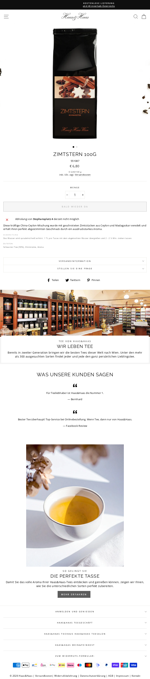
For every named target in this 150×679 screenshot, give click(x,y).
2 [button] (77, 147)
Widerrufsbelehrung (65, 675)
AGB (110, 675)
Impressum (122, 675)
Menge (75, 187)
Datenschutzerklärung (92, 675)
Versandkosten (83, 174)
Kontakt (136, 675)
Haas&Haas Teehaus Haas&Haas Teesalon (75, 634)
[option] (75, 5)
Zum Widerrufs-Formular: (75, 656)
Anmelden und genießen (75, 611)
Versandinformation (75, 261)
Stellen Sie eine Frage (75, 268)
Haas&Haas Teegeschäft (75, 622)
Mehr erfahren (74, 594)
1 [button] (74, 147)
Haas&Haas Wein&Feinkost (75, 645)
